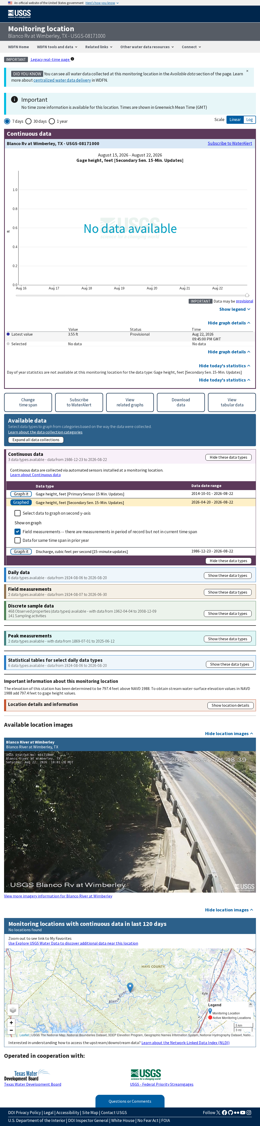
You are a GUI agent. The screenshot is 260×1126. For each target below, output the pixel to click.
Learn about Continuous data (35, 474)
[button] (130, 987)
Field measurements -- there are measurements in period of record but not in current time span (110, 531)
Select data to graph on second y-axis (57, 513)
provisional (244, 301)
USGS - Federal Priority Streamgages (161, 1084)
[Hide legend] (251, 1004)
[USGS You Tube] (243, 1114)
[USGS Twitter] (218, 1114)
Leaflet (24, 1035)
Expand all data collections (35, 439)
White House (123, 1120)
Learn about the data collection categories (45, 431)
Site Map (90, 1112)
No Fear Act (147, 1120)
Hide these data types (228, 457)
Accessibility (67, 1112)
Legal (49, 1112)
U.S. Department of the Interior (36, 1120)
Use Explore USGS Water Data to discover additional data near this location (73, 943)
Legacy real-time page (50, 59)
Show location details (230, 705)
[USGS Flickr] (237, 1114)
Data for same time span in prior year (56, 540)
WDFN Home (18, 46)
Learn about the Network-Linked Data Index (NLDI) (185, 1042)
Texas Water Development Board (32, 1084)
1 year (62, 121)
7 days (17, 121)
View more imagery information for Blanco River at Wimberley (58, 895)
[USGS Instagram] (249, 1114)
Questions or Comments (130, 1101)
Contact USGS (114, 1112)
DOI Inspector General (88, 1120)
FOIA (165, 1120)
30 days (40, 121)
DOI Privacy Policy (24, 1112)
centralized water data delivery (62, 80)
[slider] (247, 295)
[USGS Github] (231, 1114)
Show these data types (227, 575)
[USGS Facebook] (224, 1114)
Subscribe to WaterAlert (230, 143)
